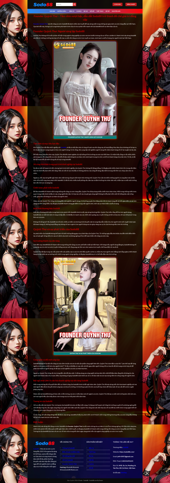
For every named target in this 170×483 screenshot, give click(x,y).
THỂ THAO (100, 11)
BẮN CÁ (71, 11)
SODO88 (52, 11)
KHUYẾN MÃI (116, 11)
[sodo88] (43, 4)
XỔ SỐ (107, 11)
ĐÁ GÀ (86, 11)
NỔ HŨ (92, 11)
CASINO (78, 11)
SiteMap (124, 472)
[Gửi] (74, 4)
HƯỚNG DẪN (61, 11)
